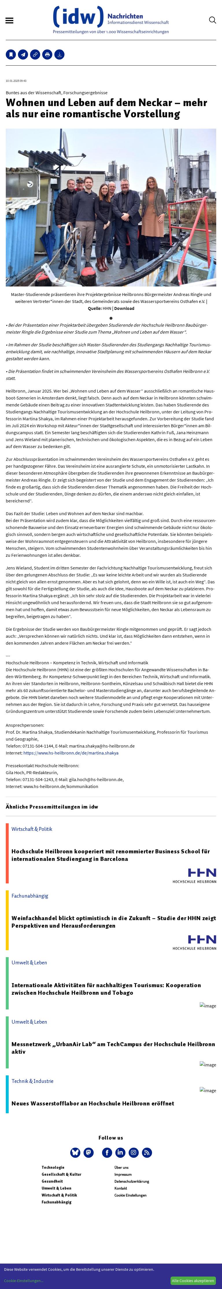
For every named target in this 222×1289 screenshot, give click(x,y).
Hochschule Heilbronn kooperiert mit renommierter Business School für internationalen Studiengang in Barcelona (111, 855)
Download (124, 308)
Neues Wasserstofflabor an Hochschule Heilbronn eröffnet (93, 1103)
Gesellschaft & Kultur (61, 1174)
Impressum (123, 1174)
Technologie (53, 1167)
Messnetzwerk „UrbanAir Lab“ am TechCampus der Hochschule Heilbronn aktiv (113, 1048)
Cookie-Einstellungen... (23, 1280)
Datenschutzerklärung (131, 1181)
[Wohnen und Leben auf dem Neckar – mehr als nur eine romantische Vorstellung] (23, 54)
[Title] (35, 54)
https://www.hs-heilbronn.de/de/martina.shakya (71, 753)
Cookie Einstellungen (130, 1195)
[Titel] (11, 54)
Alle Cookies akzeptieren (193, 1280)
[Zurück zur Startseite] (111, 20)
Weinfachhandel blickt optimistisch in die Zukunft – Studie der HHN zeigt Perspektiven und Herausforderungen (114, 922)
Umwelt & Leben (56, 1188)
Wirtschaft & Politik (59, 1195)
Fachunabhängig (56, 1202)
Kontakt (120, 1188)
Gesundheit (52, 1181)
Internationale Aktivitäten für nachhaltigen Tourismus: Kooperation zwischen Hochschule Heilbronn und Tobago (106, 989)
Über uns (121, 1167)
